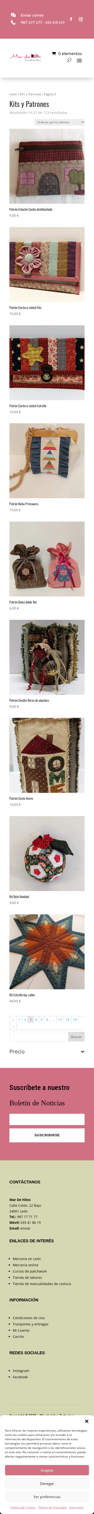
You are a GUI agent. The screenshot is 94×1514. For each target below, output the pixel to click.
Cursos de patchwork (30, 1271)
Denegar (47, 1483)
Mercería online (25, 1265)
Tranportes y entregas (30, 1324)
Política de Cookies (23, 1507)
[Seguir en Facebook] (71, 19)
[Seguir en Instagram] (81, 19)
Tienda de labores (27, 1277)
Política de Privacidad (52, 1507)
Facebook (20, 1377)
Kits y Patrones (30, 94)
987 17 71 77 (27, 1216)
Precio (17, 1052)
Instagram (21, 1370)
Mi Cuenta (21, 1330)
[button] (86, 1421)
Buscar (76, 1036)
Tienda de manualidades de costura (42, 1283)
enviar (25, 1228)
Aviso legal (76, 1507)
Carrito (18, 1336)
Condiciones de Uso (29, 1318)
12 (60, 1019)
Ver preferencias (47, 1496)
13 (67, 1019)
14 (75, 1019)
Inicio (13, 94)
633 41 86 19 (30, 1222)
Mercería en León (27, 1258)
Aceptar (47, 1470)
